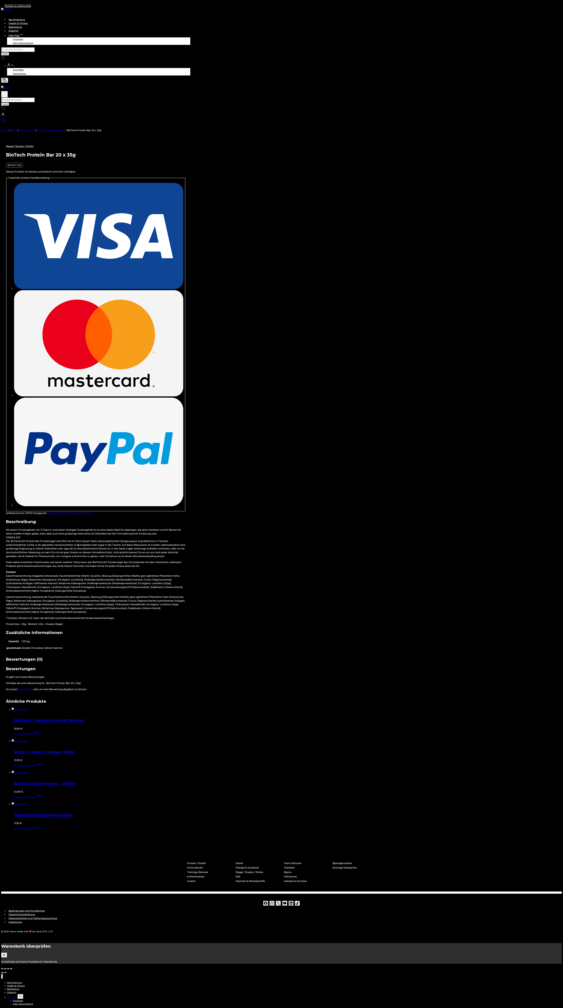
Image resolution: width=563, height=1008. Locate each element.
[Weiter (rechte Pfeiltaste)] (5, 972)
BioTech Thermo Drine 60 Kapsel (49, 720)
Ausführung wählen (25, 765)
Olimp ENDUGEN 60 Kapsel (43, 814)
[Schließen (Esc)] (2, 968)
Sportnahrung (17, 19)
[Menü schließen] (2, 976)
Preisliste (18, 39)
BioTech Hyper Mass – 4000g (45, 783)
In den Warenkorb (24, 734)
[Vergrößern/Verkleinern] (11, 968)
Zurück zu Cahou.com (18, 6)
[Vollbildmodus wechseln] (8, 968)
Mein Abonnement (23, 43)
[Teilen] (5, 968)
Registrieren (19, 73)
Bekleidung (15, 27)
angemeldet (25, 689)
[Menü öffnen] (4, 94)
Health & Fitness (18, 23)
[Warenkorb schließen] (4, 955)
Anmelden (18, 70)
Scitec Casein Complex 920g (44, 751)
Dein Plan (12, 997)
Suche (5, 54)
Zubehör (14, 30)
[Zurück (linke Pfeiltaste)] (2, 972)
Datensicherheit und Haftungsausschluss (33, 918)
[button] (12, 65)
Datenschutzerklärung (22, 914)
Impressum (15, 922)
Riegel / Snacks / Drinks (20, 146)
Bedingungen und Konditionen (27, 911)
